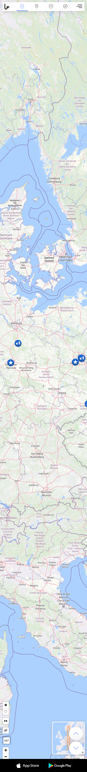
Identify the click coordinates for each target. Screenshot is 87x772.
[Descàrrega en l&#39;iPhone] (28, 766)
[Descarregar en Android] (60, 766)
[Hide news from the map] (6, 730)
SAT (6, 740)
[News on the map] (9, 6)
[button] (11, 363)
